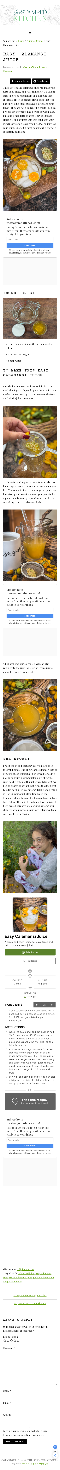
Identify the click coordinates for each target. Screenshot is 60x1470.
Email (7, 1402)
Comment (9, 1348)
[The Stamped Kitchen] (30, 26)
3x (52, 1004)
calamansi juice (26, 1273)
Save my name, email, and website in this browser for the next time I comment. (25, 1432)
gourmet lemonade (43, 1277)
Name (7, 1390)
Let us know (28, 1103)
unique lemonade (12, 1281)
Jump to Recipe (22, 81)
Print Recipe (42, 81)
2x (44, 1004)
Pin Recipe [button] (31, 961)
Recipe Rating (10, 1336)
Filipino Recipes (25, 1269)
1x (37, 1004)
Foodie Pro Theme (35, 1464)
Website (7, 1414)
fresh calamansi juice (20, 1277)
